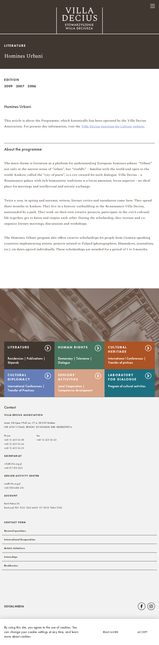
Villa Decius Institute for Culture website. (113, 126)
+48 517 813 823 (13, 468)
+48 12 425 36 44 (14, 444)
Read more (110, 632)
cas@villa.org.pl (12, 483)
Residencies (11, 565)
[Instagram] (151, 606)
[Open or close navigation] (152, 6)
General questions (15, 530)
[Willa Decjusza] (79, 21)
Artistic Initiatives (14, 548)
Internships (10, 557)
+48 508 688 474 (14, 487)
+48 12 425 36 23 (14, 448)
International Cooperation (19, 539)
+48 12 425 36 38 (14, 439)
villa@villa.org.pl (13, 463)
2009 (8, 86)
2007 (20, 86)
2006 (32, 86)
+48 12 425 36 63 (47, 439)
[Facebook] (141, 606)
